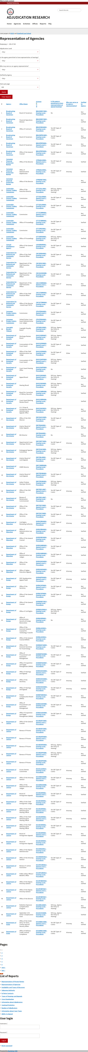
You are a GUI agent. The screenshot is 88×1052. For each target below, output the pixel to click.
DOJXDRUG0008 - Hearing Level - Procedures (41, 786)
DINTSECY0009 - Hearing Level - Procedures (41, 515)
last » (3, 970)
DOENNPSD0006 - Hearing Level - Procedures (41, 655)
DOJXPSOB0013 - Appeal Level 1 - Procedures (41, 866)
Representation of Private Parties (13, 982)
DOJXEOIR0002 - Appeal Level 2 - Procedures (41, 818)
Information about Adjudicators (12, 1002)
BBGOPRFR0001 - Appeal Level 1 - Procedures (41, 145)
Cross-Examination (8, 999)
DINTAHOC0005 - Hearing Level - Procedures (41, 419)
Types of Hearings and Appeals (12, 996)
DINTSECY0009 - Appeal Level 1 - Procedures (41, 507)
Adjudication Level (6, 48)
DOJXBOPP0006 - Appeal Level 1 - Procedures (41, 754)
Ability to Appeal (7, 1014)
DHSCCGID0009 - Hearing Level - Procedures (41, 385)
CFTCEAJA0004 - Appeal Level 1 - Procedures (41, 198)
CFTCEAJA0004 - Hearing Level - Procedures (41, 206)
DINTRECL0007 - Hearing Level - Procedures (41, 499)
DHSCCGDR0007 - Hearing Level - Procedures (41, 337)
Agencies (17, 24)
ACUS (12, 33)
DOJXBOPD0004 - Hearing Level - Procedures (41, 746)
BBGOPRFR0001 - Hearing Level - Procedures (41, 153)
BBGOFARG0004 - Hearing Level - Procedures (41, 129)
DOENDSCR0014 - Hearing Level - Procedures (41, 611)
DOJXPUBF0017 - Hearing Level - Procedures (41, 898)
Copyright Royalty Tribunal (9, 329)
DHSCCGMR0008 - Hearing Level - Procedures (41, 393)
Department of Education (11, 523)
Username (4, 1024)
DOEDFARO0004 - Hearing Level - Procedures (41, 539)
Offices (35, 24)
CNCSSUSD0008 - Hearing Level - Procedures (41, 275)
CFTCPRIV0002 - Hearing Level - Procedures (41, 230)
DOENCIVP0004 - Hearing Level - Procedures (41, 595)
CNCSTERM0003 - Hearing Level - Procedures (41, 294)
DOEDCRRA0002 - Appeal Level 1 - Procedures (41, 523)
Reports (43, 24)
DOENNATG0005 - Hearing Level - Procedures (41, 647)
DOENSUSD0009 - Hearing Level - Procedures (41, 714)
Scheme (38, 102)
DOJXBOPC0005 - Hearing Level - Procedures (41, 730)
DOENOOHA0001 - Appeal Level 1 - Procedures (42, 672)
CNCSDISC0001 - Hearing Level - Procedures (41, 265)
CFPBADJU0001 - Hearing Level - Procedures (41, 171)
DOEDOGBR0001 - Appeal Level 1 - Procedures (41, 547)
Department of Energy (11, 579)
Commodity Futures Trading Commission (11, 190)
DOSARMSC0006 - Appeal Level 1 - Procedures (41, 923)
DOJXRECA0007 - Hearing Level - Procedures (41, 906)
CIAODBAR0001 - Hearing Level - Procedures (41, 246)
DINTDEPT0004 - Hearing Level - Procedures (41, 443)
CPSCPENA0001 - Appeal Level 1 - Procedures (41, 313)
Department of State (11, 923)
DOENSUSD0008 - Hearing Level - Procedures (41, 705)
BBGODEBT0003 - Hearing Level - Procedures (41, 121)
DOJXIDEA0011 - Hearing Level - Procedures (41, 850)
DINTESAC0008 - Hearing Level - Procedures (41, 451)
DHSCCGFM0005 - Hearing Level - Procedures (41, 353)
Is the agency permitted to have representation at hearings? (19, 57)
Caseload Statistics (8, 1005)
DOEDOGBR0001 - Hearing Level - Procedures (41, 555)
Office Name (23, 104)
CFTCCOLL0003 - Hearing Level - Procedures (41, 190)
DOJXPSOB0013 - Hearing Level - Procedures (41, 874)
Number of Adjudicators (9, 1008)
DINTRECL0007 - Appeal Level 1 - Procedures (41, 491)
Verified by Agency (6, 75)
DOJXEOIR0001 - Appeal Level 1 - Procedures (41, 794)
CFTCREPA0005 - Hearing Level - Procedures (41, 238)
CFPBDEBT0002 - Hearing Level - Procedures (41, 181)
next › (4, 968)
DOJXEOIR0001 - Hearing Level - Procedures (41, 802)
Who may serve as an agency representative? (14, 66)
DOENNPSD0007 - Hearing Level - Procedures (41, 664)
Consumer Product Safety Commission (11, 313)
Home (9, 24)
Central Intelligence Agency (10, 246)
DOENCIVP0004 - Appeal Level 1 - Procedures (41, 587)
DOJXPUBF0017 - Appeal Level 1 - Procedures (41, 890)
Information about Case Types (12, 1011)
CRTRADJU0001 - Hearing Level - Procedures (41, 329)
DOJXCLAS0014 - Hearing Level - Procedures (41, 770)
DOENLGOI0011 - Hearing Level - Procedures (41, 630)
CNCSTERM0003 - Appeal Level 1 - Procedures (41, 284)
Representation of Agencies (11, 984)
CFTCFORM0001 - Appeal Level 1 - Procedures (41, 214)
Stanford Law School (24, 33)
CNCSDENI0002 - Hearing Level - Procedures (41, 255)
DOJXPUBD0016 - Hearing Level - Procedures (41, 882)
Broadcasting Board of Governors (10, 113)
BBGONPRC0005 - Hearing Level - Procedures (41, 137)
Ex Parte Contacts (7, 993)
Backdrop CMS (12, 1051)
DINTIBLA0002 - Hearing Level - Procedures (41, 459)
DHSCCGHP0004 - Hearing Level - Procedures (41, 369)
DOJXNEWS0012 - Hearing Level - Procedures (41, 858)
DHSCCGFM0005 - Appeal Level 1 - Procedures (41, 345)
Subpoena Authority (8, 990)
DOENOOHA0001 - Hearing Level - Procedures (42, 688)
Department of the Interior (11, 419)
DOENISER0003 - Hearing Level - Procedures (41, 620)
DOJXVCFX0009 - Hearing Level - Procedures (41, 914)
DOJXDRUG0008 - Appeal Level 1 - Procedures (41, 778)
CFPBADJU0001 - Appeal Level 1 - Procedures (41, 162)
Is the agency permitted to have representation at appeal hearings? (57, 104)
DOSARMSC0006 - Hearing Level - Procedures (41, 932)
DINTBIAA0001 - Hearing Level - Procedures (41, 435)
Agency (8, 104)
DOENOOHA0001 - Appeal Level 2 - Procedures (42, 680)
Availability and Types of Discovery (13, 987)
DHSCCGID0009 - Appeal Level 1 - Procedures (41, 377)
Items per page (5, 84)
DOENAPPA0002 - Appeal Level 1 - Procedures (41, 579)
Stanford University (13, 3)
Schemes (26, 24)
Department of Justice (11, 722)
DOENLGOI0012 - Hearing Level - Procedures (41, 639)
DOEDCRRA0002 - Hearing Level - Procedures (41, 531)
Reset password (7, 1046)
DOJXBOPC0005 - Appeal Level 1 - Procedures (41, 722)
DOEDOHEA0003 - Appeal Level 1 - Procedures (41, 563)
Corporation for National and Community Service (11, 255)
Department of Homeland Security (11, 337)
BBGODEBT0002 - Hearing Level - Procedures (41, 113)
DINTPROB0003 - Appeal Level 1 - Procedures (41, 475)
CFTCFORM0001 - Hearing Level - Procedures (41, 222)
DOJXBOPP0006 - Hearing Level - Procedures (41, 762)
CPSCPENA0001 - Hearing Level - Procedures (41, 321)
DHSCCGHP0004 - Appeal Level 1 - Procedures (41, 361)
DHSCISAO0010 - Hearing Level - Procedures (41, 410)
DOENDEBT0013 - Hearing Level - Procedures (41, 603)
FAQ (49, 24)
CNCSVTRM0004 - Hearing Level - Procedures (41, 304)
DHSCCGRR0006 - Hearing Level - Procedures (41, 401)
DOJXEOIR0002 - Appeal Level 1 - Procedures (41, 810)
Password (3, 1032)
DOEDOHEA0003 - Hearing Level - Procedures (41, 571)
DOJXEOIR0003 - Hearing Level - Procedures (41, 842)
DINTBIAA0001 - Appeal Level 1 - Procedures (41, 427)
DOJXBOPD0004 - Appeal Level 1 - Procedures (41, 738)
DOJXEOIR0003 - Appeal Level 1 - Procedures (41, 834)
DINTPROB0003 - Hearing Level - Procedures (41, 483)
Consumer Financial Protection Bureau (9, 161)
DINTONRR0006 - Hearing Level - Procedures (41, 467)
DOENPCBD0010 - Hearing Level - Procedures (41, 696)
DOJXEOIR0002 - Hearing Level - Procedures (41, 826)
